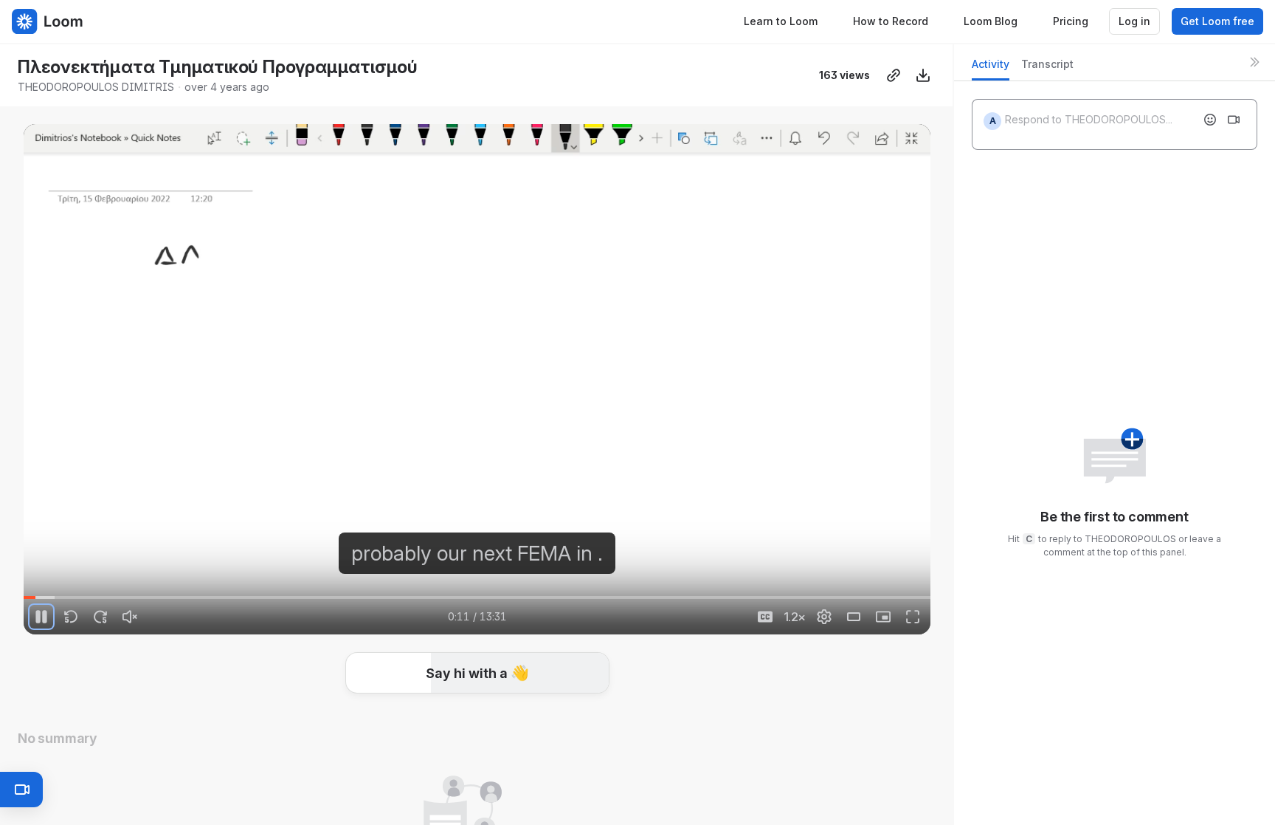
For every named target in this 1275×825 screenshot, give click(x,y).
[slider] (477, 597)
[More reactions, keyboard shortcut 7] (587, 716)
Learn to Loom (781, 21)
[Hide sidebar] (1254, 62)
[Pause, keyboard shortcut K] (41, 617)
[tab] (990, 68)
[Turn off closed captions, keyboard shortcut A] (765, 617)
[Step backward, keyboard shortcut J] (71, 617)
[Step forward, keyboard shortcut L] (100, 617)
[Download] (923, 75)
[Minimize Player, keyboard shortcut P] (883, 617)
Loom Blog (990, 21)
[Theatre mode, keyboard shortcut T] (853, 617)
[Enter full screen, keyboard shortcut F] (913, 617)
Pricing (1070, 21)
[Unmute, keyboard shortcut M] (130, 617)
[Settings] (824, 617)
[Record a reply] (1233, 119)
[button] (924, 589)
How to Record (890, 21)
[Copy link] (893, 75)
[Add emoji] (1210, 119)
